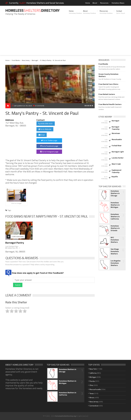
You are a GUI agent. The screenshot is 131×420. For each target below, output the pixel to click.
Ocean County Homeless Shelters (108, 75)
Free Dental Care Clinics (108, 84)
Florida (92, 381)
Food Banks (16, 60)
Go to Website (45, 129)
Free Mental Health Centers (110, 104)
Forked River (117, 145)
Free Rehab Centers (107, 94)
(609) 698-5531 (46, 123)
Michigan (92, 377)
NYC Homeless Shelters (115, 239)
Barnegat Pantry (14, 243)
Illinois (91, 397)
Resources (104, 3)
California (92, 373)
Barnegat (35, 60)
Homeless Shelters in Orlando (115, 228)
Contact (120, 12)
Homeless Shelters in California (115, 216)
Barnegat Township (115, 128)
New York (93, 369)
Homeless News (118, 3)
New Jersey (26, 60)
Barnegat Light (118, 152)
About (94, 3)
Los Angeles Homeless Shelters (115, 263)
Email (42, 134)
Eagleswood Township (116, 171)
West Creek (116, 164)
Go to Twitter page (50, 140)
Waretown (116, 133)
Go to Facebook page (49, 146)
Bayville (115, 176)
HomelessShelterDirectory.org (65, 416)
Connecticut (93, 405)
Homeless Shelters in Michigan (115, 204)
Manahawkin (117, 139)
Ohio (91, 385)
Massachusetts (95, 389)
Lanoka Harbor (118, 158)
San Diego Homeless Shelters (115, 251)
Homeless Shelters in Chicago (115, 193)
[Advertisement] (65, 37)
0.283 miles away (18, 236)
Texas (91, 393)
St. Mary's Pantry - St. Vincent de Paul (53, 60)
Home (87, 3)
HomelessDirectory (32, 10)
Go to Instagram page (50, 151)
